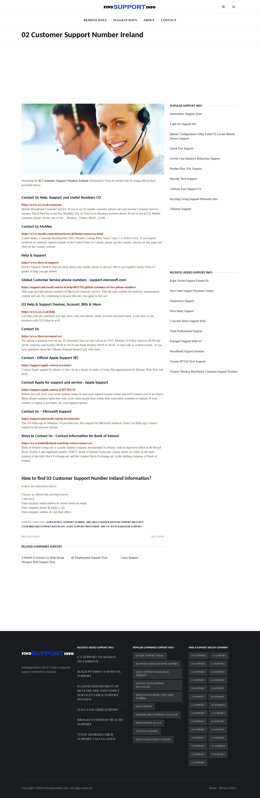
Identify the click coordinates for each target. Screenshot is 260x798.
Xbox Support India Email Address (152, 674)
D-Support (198, 672)
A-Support (219, 655)
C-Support (218, 663)
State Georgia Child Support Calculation (96, 737)
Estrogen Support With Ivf (186, 341)
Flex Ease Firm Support (98, 709)
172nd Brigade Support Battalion (43, 526)
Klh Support (144, 706)
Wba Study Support (182, 311)
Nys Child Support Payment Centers (192, 290)
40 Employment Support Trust (89, 557)
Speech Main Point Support (153, 739)
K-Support (217, 697)
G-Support (217, 680)
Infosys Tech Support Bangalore (150, 685)
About (149, 20)
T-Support (197, 738)
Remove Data (95, 20)
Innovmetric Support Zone (186, 113)
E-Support (218, 672)
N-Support (198, 713)
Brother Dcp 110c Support (186, 168)
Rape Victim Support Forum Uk (189, 280)
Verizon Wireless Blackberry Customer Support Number (204, 371)
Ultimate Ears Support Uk (185, 188)
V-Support (197, 746)
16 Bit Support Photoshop (82, 526)
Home (212, 788)
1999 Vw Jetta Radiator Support (121, 526)
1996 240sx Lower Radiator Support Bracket (114, 522)
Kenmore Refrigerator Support (157, 663)
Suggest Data (125, 20)
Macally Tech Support (183, 178)
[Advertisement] (130, 71)
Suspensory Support (182, 301)
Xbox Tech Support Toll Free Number (155, 697)
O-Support (218, 713)
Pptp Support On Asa (148, 723)
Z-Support (197, 762)
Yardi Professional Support (186, 331)
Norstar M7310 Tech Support (187, 361)
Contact (168, 20)
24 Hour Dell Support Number (65, 522)
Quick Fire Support (181, 148)
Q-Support (217, 721)
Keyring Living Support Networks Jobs (194, 199)
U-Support (217, 738)
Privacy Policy (228, 788)
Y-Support (218, 754)
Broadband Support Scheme (187, 351)
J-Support (197, 697)
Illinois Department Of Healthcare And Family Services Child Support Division (98, 693)
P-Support (197, 721)
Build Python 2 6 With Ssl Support (99, 674)
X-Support (198, 754)
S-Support (218, 729)
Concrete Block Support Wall (187, 321)
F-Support (197, 680)
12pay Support (129, 557)
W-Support (218, 746)
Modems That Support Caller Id (157, 714)
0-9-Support (198, 655)
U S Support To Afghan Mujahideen (96, 659)
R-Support (198, 729)
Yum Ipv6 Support (147, 731)
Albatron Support (180, 209)
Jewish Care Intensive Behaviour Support (195, 158)
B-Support (197, 663)
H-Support (198, 688)
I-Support (218, 688)
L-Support (197, 705)
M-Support (218, 705)
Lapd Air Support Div (183, 124)
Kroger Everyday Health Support (100, 722)
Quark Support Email (150, 655)
